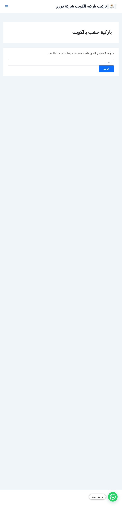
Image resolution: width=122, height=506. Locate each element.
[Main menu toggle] (6, 6)
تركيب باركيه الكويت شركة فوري (81, 6)
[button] (113, 497)
